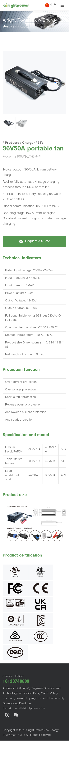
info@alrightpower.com (30, 708)
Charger (38, 27)
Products (23, 27)
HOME (10, 27)
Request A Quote (37, 241)
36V (49, 27)
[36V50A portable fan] (34, 82)
